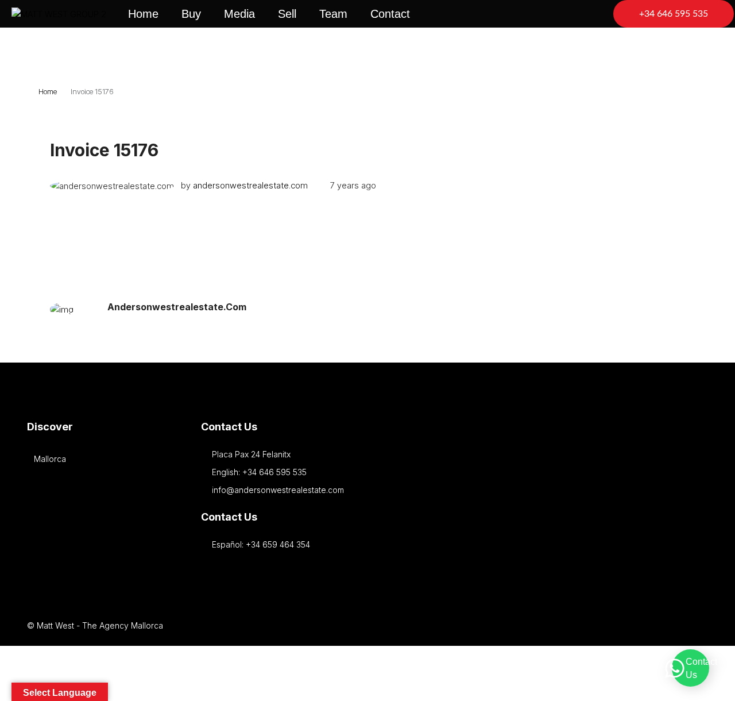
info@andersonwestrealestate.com (278, 490)
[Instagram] (577, 625)
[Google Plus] (617, 625)
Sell (287, 13)
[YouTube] (637, 625)
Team (333, 13)
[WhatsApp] (698, 625)
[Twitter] (557, 625)
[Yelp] (677, 625)
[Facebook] (537, 625)
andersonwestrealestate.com (250, 185)
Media (239, 13)
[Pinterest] (657, 625)
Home (143, 13)
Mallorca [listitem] (50, 459)
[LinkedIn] (597, 625)
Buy (191, 13)
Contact (390, 13)
